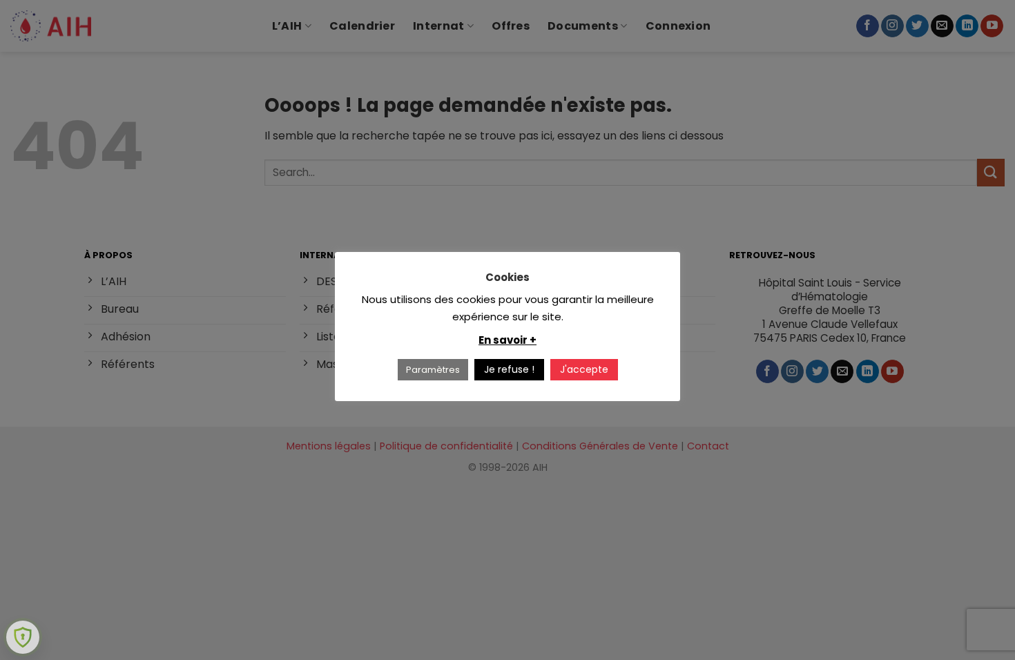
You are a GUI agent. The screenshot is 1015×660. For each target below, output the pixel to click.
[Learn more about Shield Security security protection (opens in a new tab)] (23, 637)
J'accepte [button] (584, 369)
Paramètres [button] (433, 369)
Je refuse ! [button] (509, 369)
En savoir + (507, 340)
